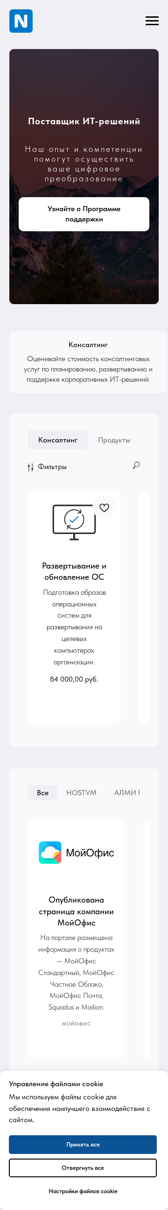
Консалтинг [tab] (57, 1031)
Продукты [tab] (114, 1031)
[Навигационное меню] (152, 21)
